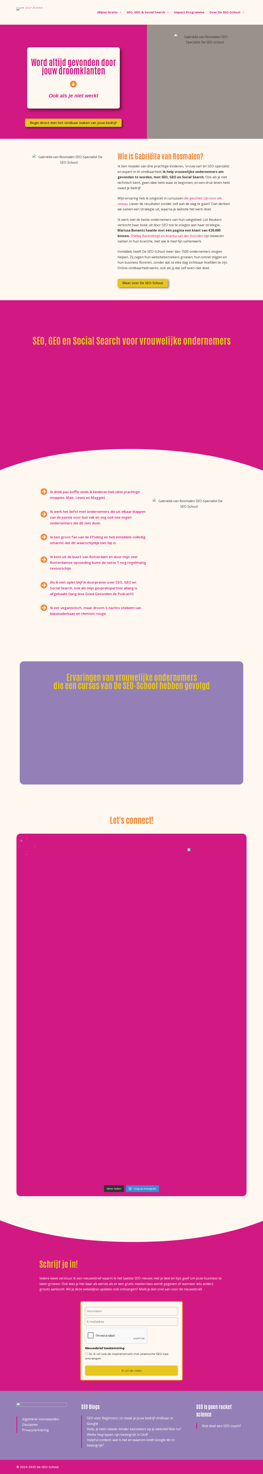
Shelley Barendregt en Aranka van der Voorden (166, 236)
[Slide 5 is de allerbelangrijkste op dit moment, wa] (131, 892)
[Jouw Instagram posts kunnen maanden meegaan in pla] (55, 1019)
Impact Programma (189, 12)
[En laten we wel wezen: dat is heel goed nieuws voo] (55, 908)
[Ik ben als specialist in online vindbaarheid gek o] (208, 922)
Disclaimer (30, 1424)
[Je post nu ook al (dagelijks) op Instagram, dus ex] (208, 1084)
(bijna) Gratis (107, 12)
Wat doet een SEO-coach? (221, 1426)
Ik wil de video (131, 1370)
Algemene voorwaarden (40, 1419)
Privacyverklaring (35, 1430)
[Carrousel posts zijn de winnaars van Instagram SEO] (131, 1048)
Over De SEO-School (224, 12)
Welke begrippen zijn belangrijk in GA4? (117, 1434)
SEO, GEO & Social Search (146, 12)
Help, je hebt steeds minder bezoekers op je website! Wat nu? (134, 1429)
